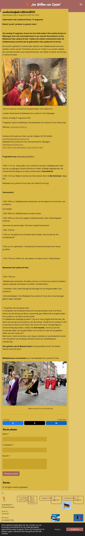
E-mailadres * (8, 445)
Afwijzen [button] (57, 529)
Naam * (6, 434)
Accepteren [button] (75, 529)
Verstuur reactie (11, 473)
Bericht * (6, 456)
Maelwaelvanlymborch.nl (13, 144)
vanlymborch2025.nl (18, 127)
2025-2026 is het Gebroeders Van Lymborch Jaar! (23, 147)
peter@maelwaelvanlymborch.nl (16, 139)
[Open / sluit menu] (80, 4)
